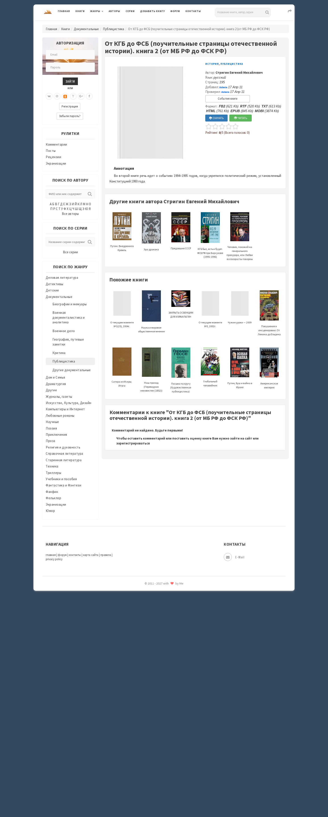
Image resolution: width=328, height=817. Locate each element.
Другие (51, 390)
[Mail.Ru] (57, 96)
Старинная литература (63, 460)
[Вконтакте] (49, 96)
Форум (175, 11)
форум (62, 555)
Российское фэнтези (157, 632)
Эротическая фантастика (160, 781)
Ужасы (145, 721)
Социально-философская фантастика (170, 681)
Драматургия (56, 384)
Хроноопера (150, 751)
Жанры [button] (95, 11)
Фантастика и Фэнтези (63, 485)
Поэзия (51, 428)
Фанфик (52, 492)
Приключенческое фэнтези (162, 612)
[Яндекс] (73, 96)
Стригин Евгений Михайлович (239, 72)
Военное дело (63, 331)
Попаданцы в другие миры (161, 592)
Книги (80, 11)
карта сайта (90, 555)
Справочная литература (64, 453)
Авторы (114, 11)
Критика (59, 353)
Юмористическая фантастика (164, 801)
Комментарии (56, 144)
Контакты (193, 11)
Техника (52, 466)
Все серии (70, 252)
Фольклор (53, 498)
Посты (51, 151)
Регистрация (70, 106)
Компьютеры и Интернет (65, 409)
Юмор (50, 511)
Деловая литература (156, 22)
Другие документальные (71, 370)
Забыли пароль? (70, 116)
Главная (64, 11)
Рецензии (53, 157)
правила (105, 555)
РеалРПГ (147, 622)
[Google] (81, 96)
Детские (52, 290)
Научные (52, 422)
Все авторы (70, 214)
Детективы (54, 284)
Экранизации (56, 163)
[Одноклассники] (65, 96)
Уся (143, 731)
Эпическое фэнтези (156, 771)
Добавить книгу (152, 11)
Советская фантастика (158, 662)
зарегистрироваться (133, 443)
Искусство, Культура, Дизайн (68, 403)
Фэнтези (147, 742)
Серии (130, 11)
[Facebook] (89, 96)
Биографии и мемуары (69, 304)
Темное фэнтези (153, 702)
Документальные (86, 29)
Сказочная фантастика (158, 642)
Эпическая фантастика (158, 761)
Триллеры (53, 473)
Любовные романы (60, 415)
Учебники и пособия (61, 479)
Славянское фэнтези (157, 652)
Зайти (70, 81)
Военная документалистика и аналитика (68, 317)
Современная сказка (156, 672)
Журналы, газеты (59, 396)
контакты (75, 555)
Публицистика (113, 29)
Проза (50, 441)
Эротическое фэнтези (158, 791)
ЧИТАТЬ (242, 118)
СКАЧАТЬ (218, 118)
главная (51, 555)
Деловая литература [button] (105, 22)
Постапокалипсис (155, 602)
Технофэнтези (152, 712)
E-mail (239, 557)
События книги (227, 99)
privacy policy (54, 559)
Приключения (56, 434)
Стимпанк (148, 691)
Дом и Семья (55, 377)
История (212, 63)
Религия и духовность (63, 447)
